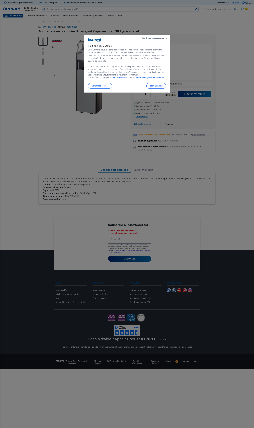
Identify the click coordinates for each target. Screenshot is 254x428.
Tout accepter (156, 86)
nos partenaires (120, 77)
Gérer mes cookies (100, 86)
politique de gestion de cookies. (150, 77)
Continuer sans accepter (153, 38)
